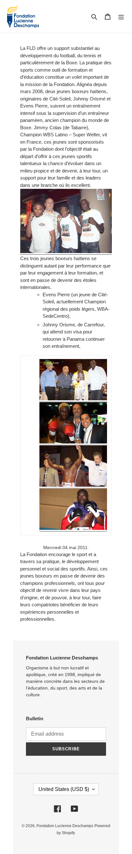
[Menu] (121, 16)
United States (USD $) (63, 789)
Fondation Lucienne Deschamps (65, 826)
